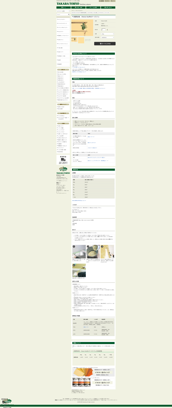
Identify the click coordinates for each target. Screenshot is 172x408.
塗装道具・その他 (61, 56)
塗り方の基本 (60, 72)
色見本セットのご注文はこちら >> (79, 71)
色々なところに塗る (62, 74)
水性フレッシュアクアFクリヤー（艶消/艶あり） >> (98, 160)
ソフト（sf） (107, 12)
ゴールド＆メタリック (62, 23)
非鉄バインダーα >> (92, 142)
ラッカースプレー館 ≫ (60, 185)
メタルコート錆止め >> (92, 147)
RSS (59, 151)
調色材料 (60, 64)
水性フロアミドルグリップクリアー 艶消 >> (96, 157)
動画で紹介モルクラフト (63, 99)
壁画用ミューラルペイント (63, 35)
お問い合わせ (109, 7)
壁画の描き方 (60, 86)
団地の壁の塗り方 (61, 84)
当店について (60, 125)
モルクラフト (60, 31)
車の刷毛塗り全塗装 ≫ (60, 187)
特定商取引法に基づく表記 (78, 398)
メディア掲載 (60, 127)
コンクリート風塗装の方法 (63, 90)
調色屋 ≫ (58, 184)
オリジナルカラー (79, 10)
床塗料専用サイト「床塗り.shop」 (100, 400)
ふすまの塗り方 (61, 82)
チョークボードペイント (63, 43)
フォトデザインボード (112, 400)
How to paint (90, 400)
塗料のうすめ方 (61, 106)
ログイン (108, 0)
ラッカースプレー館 (67, 400)
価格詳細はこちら (104, 25)
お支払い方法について (62, 137)
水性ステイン (60, 39)
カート (113, 0)
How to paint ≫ (59, 189)
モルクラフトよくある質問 (63, 97)
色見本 (59, 60)
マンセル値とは (61, 115)
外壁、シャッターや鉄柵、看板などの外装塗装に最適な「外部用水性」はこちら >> (88, 88)
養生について (60, 76)
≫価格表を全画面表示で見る (77, 391)
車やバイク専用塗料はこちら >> (78, 92)
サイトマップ (60, 147)
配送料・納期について (62, 139)
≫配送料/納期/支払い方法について (78, 390)
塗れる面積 (60, 108)
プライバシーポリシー (88, 398)
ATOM (61, 151)
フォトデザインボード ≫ (61, 193)
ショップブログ (61, 129)
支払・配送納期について (67, 398)
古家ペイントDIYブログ (62, 133)
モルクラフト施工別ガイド (63, 91)
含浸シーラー (86, 327)
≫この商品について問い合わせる (77, 392)
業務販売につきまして (62, 145)
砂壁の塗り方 (60, 80)
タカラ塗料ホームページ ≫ (61, 180)
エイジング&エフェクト (62, 27)
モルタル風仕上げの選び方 (63, 88)
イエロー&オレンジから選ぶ (92, 12)
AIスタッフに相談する (62, 141)
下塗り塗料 (60, 47)
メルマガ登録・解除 (62, 149)
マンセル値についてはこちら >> (78, 67)
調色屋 (61, 400)
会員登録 (102, 0)
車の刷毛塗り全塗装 (83, 400)
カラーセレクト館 (75, 400)
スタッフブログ (61, 131)
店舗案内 (60, 143)
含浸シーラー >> (91, 136)
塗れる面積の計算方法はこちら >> (79, 200)
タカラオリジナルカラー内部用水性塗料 (79, 12)
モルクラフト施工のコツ (63, 94)
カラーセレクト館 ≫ (60, 186)
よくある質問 (94, 7)
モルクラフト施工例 (62, 95)
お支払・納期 (79, 7)
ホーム (64, 7)
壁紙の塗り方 (60, 78)
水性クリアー (60, 51)
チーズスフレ (101, 12)
